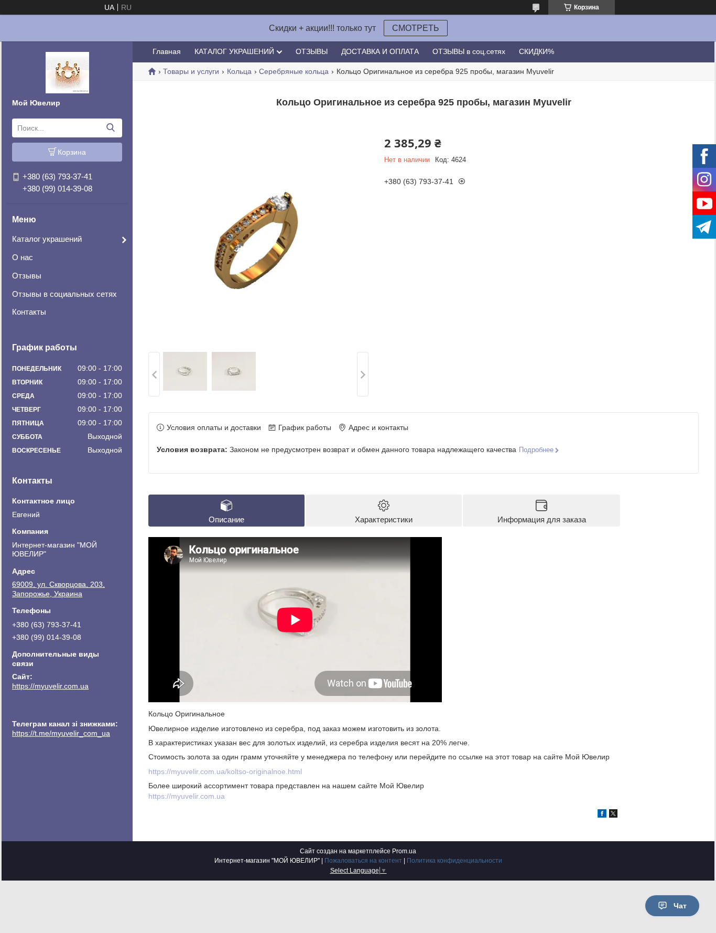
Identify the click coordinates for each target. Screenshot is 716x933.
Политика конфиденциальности (454, 860)
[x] (613, 815)
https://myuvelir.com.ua (50, 686)
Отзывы (26, 275)
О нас (22, 257)
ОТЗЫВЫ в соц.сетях (468, 51)
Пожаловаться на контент (363, 860)
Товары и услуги (191, 71)
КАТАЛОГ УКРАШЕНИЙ (234, 51)
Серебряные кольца (294, 71)
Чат (680, 906)
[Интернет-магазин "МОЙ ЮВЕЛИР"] (67, 72)
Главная (167, 51)
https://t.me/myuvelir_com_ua (61, 709)
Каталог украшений (47, 238)
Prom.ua (404, 851)
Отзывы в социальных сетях (64, 293)
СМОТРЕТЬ (415, 28)
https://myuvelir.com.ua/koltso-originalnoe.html (225, 771)
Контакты (29, 311)
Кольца (239, 71)
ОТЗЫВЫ (312, 51)
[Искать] (110, 128)
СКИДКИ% (536, 51)
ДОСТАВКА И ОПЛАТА (380, 51)
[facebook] (602, 815)
